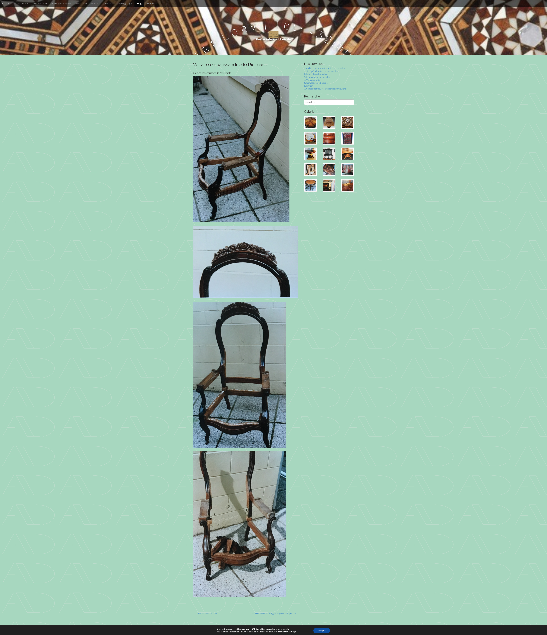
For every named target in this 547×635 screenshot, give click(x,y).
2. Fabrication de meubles (316, 74)
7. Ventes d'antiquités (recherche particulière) (325, 88)
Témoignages (125, 3)
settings (292, 632)
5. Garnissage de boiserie (316, 83)
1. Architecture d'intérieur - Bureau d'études (324, 68)
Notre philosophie (61, 3)
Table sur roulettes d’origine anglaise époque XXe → (274, 613)
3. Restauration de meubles (317, 77)
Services (107, 3)
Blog (139, 3)
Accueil (5, 3)
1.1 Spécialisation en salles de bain (321, 71)
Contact (150, 3)
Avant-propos (21, 3)
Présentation (40, 3)
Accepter (322, 630)
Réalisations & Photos (86, 3)
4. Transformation (312, 80)
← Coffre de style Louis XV (205, 613)
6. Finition (308, 86)
